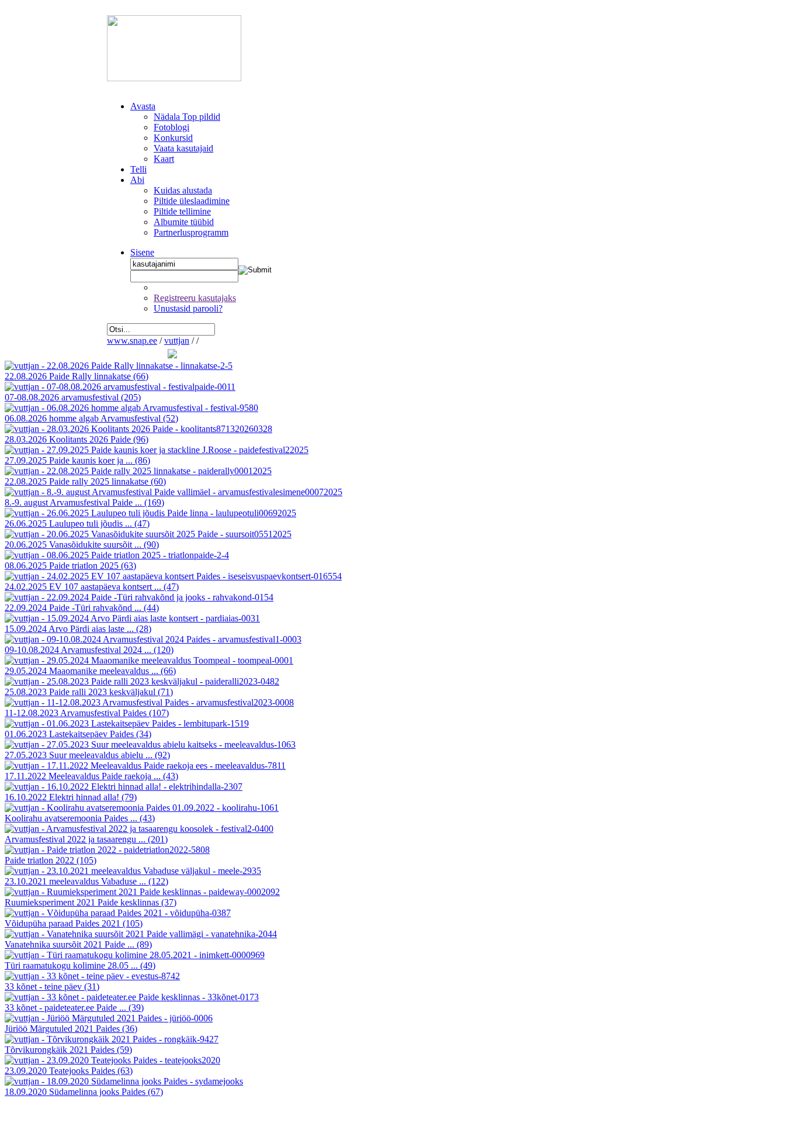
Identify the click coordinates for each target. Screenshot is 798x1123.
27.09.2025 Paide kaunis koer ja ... (77, 460)
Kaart (164, 159)
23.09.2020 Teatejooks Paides (69, 1071)
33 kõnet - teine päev (52, 986)
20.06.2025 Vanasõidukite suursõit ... (82, 545)
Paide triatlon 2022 (50, 860)
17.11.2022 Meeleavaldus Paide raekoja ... (91, 776)
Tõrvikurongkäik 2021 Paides (68, 1050)
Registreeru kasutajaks (195, 298)
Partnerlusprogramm (191, 232)
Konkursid (173, 138)
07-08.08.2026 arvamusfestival (73, 397)
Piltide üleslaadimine (192, 201)
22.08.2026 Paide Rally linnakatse (76, 376)
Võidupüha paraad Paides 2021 (74, 923)
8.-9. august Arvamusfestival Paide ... (84, 502)
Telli (138, 169)
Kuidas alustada (183, 190)
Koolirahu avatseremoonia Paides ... (80, 818)
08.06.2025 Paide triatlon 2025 (70, 566)
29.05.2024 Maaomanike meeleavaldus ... (90, 671)
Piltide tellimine (182, 211)
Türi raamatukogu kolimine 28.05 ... (80, 965)
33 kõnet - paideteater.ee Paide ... (74, 1008)
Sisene (142, 252)
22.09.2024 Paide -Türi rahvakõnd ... (82, 608)
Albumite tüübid (184, 222)
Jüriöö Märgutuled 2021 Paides (71, 1029)
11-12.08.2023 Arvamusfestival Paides (87, 713)
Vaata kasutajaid (183, 148)
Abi (137, 180)
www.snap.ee (132, 340)
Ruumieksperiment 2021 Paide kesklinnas (90, 902)
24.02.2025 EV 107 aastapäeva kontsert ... (92, 587)
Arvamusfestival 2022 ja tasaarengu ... (86, 839)
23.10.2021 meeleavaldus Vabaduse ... (86, 881)
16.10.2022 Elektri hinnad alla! (71, 797)
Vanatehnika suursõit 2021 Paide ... (78, 944)
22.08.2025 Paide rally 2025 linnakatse (85, 481)
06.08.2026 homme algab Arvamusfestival (91, 418)
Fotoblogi (171, 127)
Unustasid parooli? (188, 308)
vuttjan (176, 340)
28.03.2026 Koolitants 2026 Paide (76, 439)
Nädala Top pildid (187, 117)
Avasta (142, 106)
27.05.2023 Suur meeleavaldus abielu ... (87, 755)
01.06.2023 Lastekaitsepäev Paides (78, 734)
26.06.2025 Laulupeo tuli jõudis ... (77, 523)
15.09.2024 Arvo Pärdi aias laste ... (78, 629)
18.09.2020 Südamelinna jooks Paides (84, 1092)
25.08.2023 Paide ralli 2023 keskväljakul (89, 692)
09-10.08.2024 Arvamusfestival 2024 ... (89, 650)
